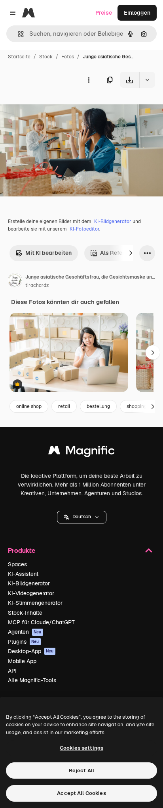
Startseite (19, 57)
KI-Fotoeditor (84, 229)
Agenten (25, 631)
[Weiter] (130, 253)
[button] (81, 517)
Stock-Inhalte (25, 612)
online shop (29, 406)
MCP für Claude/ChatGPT (41, 622)
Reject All (81, 770)
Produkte (21, 550)
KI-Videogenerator (31, 593)
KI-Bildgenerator (112, 221)
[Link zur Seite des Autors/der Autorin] (15, 281)
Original (51, 106)
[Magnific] (81, 452)
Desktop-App (31, 651)
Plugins (23, 641)
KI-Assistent (23, 573)
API (12, 670)
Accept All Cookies (81, 793)
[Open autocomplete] (17, 34)
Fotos (67, 57)
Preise (103, 12)
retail (64, 406)
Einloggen (137, 12)
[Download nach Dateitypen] (147, 80)
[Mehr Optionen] (89, 80)
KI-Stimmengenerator (35, 602)
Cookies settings (81, 748)
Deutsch (81, 517)
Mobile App (22, 661)
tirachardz (37, 285)
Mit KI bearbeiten (48, 252)
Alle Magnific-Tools (32, 680)
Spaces (17, 564)
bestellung (98, 406)
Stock (46, 57)
